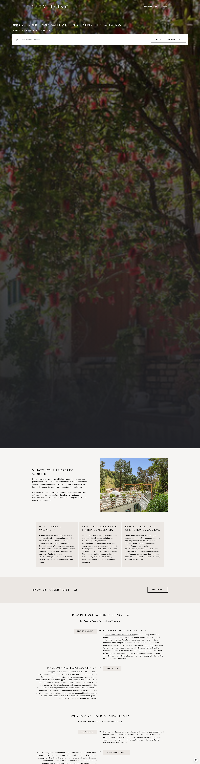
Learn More (157, 589)
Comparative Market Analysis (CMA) (120, 635)
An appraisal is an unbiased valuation (63, 672)
